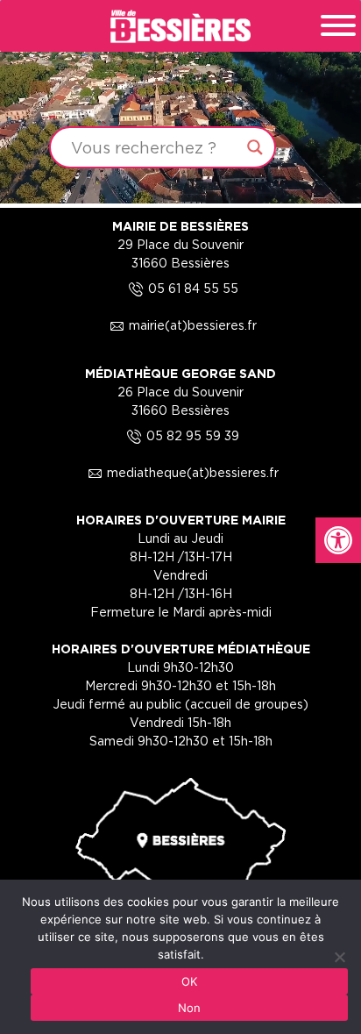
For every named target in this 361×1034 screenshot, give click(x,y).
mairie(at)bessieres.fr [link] (180, 325)
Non (190, 1008)
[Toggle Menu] (338, 25)
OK (189, 981)
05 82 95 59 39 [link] (180, 435)
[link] (338, 540)
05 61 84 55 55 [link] (181, 288)
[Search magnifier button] (255, 147)
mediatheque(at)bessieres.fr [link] (180, 472)
